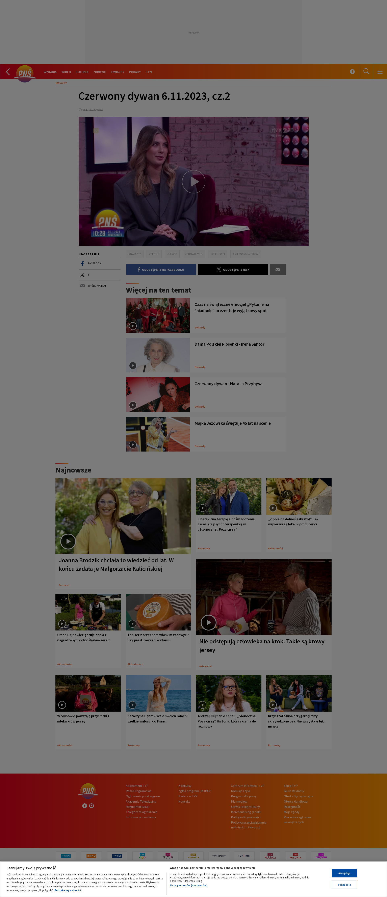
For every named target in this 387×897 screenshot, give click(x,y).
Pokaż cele (344, 885)
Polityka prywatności (67, 890)
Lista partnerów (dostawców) (188, 885)
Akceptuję (344, 873)
